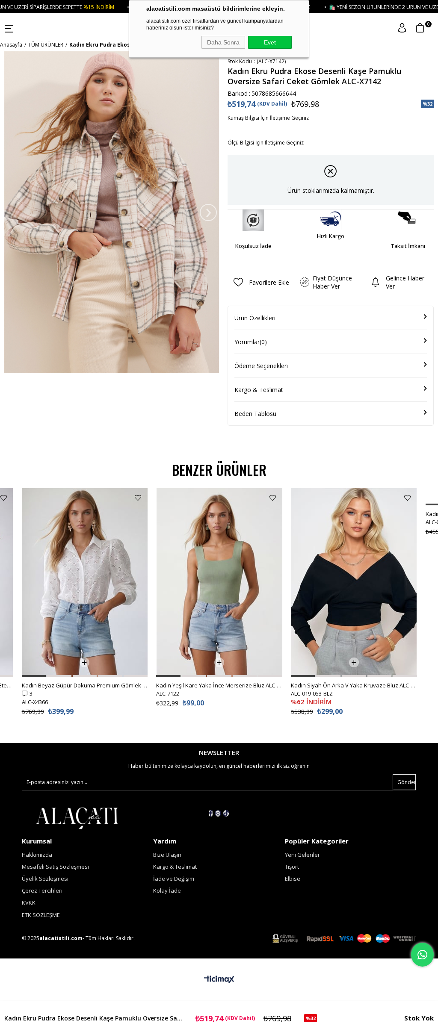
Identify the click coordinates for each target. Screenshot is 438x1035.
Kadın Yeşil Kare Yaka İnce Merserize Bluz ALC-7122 (219, 685)
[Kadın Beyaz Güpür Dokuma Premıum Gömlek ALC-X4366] (85, 582)
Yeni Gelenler (302, 854)
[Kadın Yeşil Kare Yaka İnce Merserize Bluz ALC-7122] (219, 582)
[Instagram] (218, 813)
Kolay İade (167, 890)
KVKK (29, 902)
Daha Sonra (223, 42)
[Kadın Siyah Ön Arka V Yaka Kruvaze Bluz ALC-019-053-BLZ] (354, 582)
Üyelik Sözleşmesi (45, 878)
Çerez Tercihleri (42, 890)
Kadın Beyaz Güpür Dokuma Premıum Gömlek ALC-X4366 (85, 685)
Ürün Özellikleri (254, 318)
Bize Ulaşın (167, 854)
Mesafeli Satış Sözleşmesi (55, 866)
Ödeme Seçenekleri (261, 366)
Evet (270, 42)
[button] (34, 676)
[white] (77, 817)
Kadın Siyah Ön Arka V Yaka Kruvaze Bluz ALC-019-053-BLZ (354, 685)
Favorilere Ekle (3, 498)
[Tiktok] (226, 813)
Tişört (292, 866)
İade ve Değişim (173, 878)
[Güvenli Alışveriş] (344, 939)
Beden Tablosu (255, 414)
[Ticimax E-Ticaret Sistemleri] (219, 980)
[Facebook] (211, 813)
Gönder (406, 782)
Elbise (292, 878)
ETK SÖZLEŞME (41, 915)
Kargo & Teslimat (258, 390)
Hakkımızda (37, 854)
